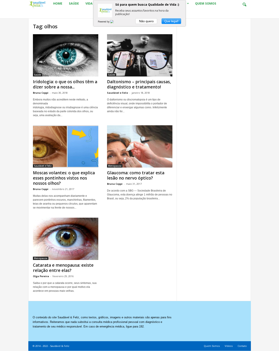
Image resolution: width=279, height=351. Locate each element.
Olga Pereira (41, 276)
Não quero (146, 21)
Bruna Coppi (40, 92)
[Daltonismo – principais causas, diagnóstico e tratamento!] (139, 55)
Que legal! (171, 21)
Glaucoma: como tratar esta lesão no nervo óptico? (135, 175)
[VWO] (114, 21)
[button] (244, 5)
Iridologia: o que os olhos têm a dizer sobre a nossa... (65, 84)
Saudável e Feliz (117, 92)
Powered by (104, 21)
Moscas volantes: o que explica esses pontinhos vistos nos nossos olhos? (64, 178)
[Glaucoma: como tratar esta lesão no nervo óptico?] (139, 146)
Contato (242, 346)
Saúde (37, 74)
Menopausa (114, 165)
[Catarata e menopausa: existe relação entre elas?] (65, 239)
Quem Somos (212, 346)
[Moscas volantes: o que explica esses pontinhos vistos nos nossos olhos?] (65, 146)
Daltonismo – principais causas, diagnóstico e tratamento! (139, 84)
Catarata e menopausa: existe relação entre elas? (63, 267)
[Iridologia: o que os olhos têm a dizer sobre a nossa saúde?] (65, 55)
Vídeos (229, 346)
